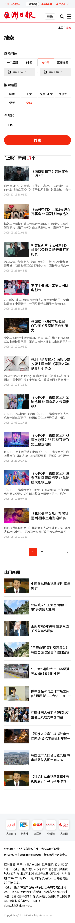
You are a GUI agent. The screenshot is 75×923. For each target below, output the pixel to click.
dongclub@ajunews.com (19, 905)
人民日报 (11, 834)
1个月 (29, 62)
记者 (12, 103)
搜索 (37, 140)
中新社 (50, 834)
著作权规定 (10, 855)
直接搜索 (62, 62)
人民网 (64, 834)
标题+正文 (46, 94)
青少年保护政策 (50, 849)
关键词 (63, 94)
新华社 (24, 834)
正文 (29, 94)
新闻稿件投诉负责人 (55, 855)
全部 (29, 103)
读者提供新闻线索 (30, 855)
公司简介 (9, 849)
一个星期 (12, 62)
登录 (50, 16)
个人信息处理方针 (27, 849)
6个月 (45, 63)
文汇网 (37, 834)
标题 (12, 94)
